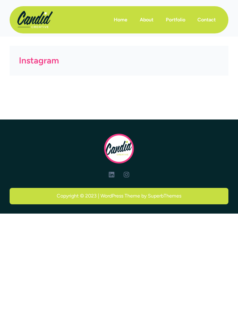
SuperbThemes (164, 196)
